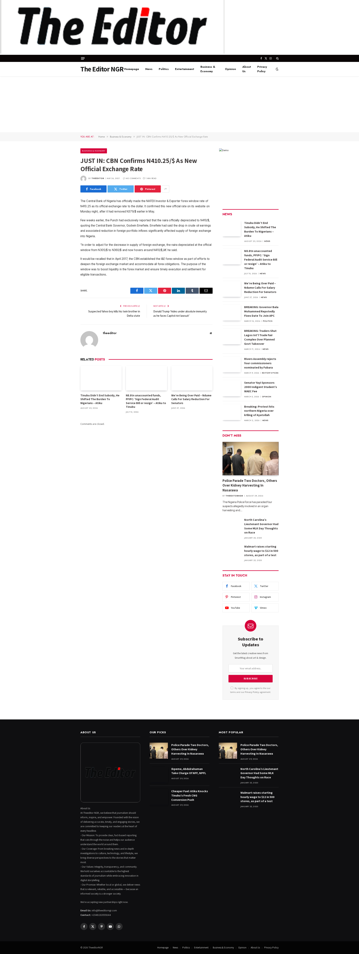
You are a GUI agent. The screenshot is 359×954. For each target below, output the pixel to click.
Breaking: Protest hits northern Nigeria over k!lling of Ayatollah (259, 411)
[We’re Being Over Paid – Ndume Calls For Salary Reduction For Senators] (192, 378)
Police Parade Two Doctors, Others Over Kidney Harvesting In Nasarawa (250, 485)
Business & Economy (207, 69)
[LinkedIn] (67, 230)
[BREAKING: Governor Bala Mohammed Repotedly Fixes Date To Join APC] (232, 313)
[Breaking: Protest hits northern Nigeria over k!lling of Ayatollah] (232, 412)
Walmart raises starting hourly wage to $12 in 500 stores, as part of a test (261, 551)
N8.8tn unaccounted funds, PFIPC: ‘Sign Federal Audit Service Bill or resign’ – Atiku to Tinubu (146, 401)
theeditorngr (234, 495)
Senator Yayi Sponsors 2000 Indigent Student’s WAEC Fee (260, 387)
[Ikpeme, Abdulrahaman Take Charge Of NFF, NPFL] (159, 774)
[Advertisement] (179, 104)
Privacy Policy (262, 69)
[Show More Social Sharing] (165, 188)
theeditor (97, 178)
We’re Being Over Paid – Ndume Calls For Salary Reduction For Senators (191, 399)
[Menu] (83, 58)
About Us (246, 69)
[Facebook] (67, 211)
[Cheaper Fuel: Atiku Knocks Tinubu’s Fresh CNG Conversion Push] (159, 797)
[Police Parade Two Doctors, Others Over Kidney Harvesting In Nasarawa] (251, 458)
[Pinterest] (67, 239)
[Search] (277, 58)
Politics (164, 69)
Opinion (230, 69)
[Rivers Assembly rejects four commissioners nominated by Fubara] (232, 364)
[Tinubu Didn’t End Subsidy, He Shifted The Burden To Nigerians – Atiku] (101, 378)
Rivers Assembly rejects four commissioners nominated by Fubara (260, 363)
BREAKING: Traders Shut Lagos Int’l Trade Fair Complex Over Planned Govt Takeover (260, 337)
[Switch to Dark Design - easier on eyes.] (277, 69)
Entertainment (184, 69)
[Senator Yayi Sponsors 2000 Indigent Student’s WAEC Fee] (232, 388)
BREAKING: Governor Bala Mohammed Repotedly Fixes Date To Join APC (261, 311)
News (148, 69)
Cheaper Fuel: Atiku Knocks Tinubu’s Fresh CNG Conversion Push (189, 795)
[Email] (67, 249)
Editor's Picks (270, 372)
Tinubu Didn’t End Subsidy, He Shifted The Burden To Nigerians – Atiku (99, 399)
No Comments (133, 178)
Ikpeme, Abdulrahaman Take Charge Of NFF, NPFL (188, 771)
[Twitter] (67, 220)
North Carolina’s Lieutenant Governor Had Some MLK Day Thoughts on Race (261, 526)
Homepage (131, 69)
